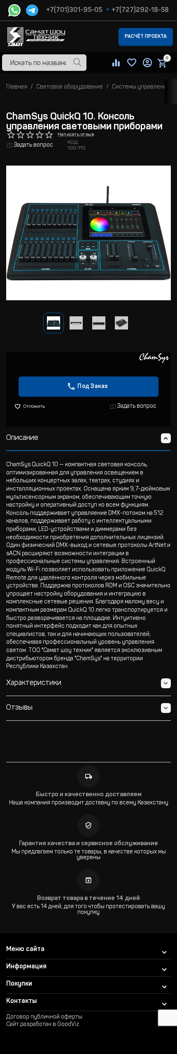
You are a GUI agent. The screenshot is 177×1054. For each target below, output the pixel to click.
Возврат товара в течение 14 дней (88, 898)
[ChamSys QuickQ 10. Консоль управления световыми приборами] (88, 233)
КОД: (73, 142)
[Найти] (77, 63)
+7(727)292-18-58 (140, 10)
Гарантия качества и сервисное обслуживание (88, 844)
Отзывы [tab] (19, 708)
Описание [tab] (22, 438)
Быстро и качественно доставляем (89, 795)
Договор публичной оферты (44, 1017)
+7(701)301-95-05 (74, 10)
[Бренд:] (154, 358)
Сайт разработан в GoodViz (42, 1025)
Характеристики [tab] (33, 683)
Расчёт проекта (146, 36)
